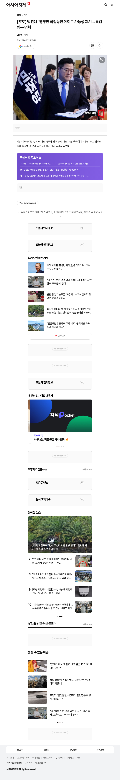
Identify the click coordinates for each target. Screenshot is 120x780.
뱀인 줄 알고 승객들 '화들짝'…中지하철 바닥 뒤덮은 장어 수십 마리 (69, 296)
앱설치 (46, 749)
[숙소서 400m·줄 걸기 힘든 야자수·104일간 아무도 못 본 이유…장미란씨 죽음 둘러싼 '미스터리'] (36, 316)
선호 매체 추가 (27, 46)
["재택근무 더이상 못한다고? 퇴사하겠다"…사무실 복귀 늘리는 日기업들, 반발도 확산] (83, 612)
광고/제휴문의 (23, 757)
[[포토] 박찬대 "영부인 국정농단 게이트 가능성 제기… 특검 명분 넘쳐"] (60, 87)
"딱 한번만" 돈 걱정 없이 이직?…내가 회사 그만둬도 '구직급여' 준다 (69, 281)
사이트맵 (100, 749)
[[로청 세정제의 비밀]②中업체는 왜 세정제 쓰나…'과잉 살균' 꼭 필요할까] (83, 597)
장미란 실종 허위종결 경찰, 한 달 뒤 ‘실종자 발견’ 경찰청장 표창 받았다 (49, 169)
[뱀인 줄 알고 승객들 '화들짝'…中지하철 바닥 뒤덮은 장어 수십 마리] (36, 301)
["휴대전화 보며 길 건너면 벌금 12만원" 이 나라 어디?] (37, 672)
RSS (78, 757)
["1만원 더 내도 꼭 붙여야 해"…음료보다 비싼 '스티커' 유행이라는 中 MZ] (83, 566)
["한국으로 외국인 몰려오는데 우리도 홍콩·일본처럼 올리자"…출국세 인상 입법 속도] (83, 581)
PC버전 (73, 749)
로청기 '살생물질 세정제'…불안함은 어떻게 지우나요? (70, 697)
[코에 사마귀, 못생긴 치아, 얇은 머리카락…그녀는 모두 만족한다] (36, 272)
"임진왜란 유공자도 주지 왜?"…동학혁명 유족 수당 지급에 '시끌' (68, 325)
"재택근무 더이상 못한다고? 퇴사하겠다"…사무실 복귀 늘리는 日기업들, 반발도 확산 (54, 163)
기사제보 (70, 757)
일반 (26, 15)
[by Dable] (87, 624)
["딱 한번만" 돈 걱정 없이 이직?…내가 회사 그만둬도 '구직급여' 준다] (36, 287)
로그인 (19, 749)
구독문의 (59, 757)
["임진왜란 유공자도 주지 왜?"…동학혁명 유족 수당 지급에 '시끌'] (36, 330)
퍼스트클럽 (47, 757)
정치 (19, 15)
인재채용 (36, 757)
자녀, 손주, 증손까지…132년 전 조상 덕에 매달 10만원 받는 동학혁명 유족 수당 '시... (54, 175)
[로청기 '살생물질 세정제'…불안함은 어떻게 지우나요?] (37, 703)
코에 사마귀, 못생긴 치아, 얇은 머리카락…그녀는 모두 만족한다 (68, 267)
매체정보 (39, 762)
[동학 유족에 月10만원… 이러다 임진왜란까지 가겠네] (37, 687)
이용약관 (28, 762)
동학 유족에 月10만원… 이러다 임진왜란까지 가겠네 (70, 681)
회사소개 (10, 757)
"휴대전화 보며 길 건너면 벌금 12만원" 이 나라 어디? (71, 666)
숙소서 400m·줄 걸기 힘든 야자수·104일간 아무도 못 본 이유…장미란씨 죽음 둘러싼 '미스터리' (69, 311)
